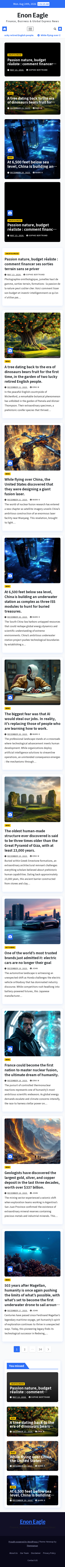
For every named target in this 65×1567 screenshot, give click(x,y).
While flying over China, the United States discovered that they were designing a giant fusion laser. (29, 486)
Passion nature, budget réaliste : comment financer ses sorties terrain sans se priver (30, 65)
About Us (13, 1553)
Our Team (24, 1553)
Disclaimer (36, 1553)
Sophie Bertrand (38, 70)
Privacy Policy (49, 1553)
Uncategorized (14, 55)
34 (40, 1349)
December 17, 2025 (17, 1310)
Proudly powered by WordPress (23, 1541)
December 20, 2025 (20, 172)
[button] (55, 29)
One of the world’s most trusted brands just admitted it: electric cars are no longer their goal (31, 957)
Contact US (33, 1560)
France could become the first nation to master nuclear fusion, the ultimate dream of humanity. (32, 1070)
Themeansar (32, 1545)
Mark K (39, 172)
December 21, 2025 (20, 108)
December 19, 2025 (17, 856)
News (10, 93)
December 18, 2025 (17, 1080)
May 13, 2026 (17, 70)
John (35, 968)
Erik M (38, 108)
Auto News (10, 947)
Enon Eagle (32, 14)
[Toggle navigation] (30, 29)
